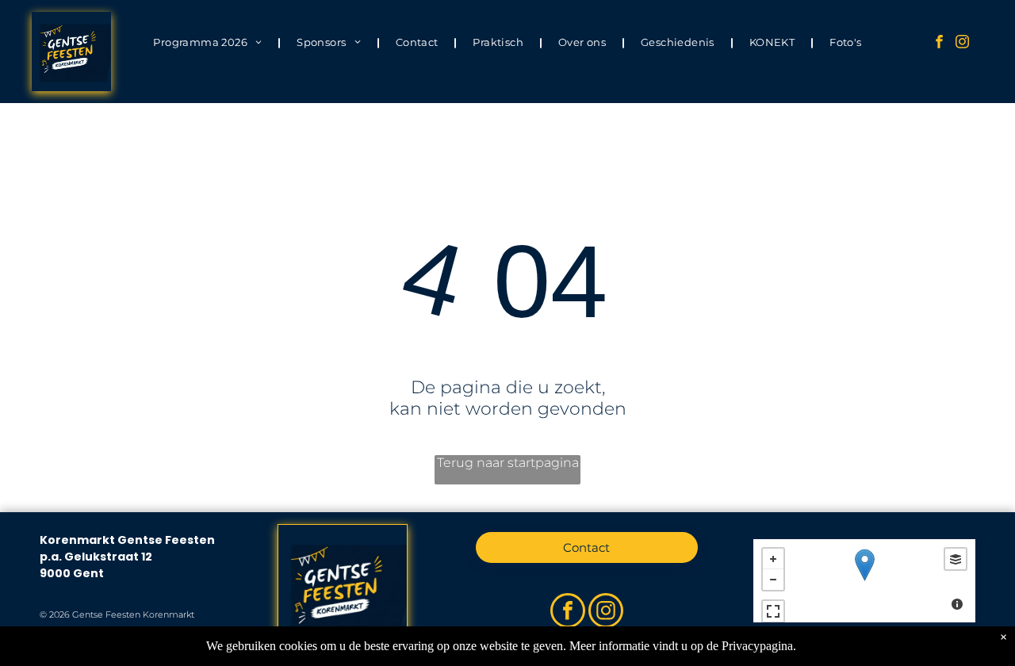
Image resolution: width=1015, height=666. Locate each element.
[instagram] (962, 44)
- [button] (773, 579)
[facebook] (939, 44)
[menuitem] (209, 42)
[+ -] (864, 580)
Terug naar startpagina (508, 462)
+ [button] (773, 559)
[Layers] (955, 559)
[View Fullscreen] (773, 611)
